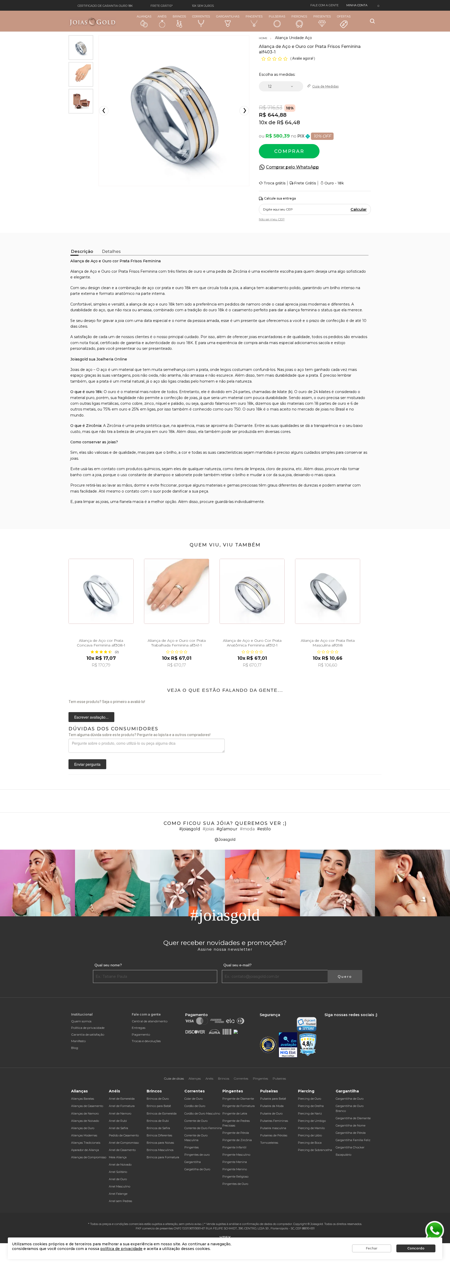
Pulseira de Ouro (271, 1113)
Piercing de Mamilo (311, 1128)
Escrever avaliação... (91, 717)
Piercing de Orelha (311, 1106)
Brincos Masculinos (160, 1150)
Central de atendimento (149, 1021)
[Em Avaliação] (288, 1044)
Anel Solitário (118, 1172)
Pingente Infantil (234, 1147)
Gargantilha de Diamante (353, 1118)
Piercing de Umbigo (312, 1121)
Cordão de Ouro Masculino (202, 1113)
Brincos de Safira (158, 1128)
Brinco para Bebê (159, 1106)
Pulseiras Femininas (274, 1121)
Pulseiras (277, 16)
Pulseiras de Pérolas (273, 1135)
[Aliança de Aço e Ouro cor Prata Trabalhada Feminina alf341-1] (176, 591)
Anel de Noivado (120, 1164)
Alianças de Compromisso (88, 1157)
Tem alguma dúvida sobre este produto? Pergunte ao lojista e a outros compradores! (139, 735)
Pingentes (254, 16)
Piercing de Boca (310, 1142)
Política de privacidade (87, 1028)
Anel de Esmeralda (122, 1098)
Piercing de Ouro (309, 1098)
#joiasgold (189, 828)
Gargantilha (192, 1162)
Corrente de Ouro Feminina (203, 1128)
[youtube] (351, 1019)
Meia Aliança (118, 1157)
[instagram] (333, 1019)
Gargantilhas (227, 16)
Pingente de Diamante (238, 1098)
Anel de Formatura (122, 1106)
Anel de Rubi (118, 1121)
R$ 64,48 (288, 122)
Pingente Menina (234, 1162)
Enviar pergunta (87, 764)
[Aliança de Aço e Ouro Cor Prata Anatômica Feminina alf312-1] (252, 591)
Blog (74, 1048)
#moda (247, 828)
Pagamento (141, 1034)
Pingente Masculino (236, 1154)
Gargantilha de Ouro (350, 1098)
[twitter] (342, 1019)
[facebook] (325, 1019)
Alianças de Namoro (85, 1113)
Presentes (322, 16)
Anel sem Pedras (120, 1201)
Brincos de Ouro (158, 1098)
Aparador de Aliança (85, 1150)
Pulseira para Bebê (273, 1098)
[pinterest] (359, 1019)
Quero (345, 976)
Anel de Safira (118, 1128)
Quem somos (81, 1021)
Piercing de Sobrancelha (315, 1150)
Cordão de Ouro (194, 1106)
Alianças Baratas (82, 1098)
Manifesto (78, 1041)
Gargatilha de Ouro (197, 1169)
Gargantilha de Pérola (351, 1133)
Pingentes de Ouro (235, 1184)
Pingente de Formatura (238, 1106)
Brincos (179, 16)
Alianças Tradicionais (85, 1142)
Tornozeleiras (269, 1142)
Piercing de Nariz (310, 1113)
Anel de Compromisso (124, 1142)
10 (263, 122)
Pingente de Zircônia (237, 1140)
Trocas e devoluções (146, 1041)
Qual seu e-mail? (237, 965)
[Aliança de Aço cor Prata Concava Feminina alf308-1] (101, 591)
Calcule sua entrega (280, 198)
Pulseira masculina (273, 1128)
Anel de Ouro (118, 1179)
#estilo (264, 828)
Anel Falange (118, 1194)
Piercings (299, 16)
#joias (208, 828)
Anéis (162, 16)
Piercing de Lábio (310, 1135)
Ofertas (344, 16)
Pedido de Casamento (124, 1135)
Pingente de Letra (234, 1113)
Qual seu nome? (108, 965)
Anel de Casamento (122, 1150)
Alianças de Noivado (85, 1121)
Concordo (415, 1248)
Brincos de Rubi (158, 1121)
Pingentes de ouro (197, 1154)
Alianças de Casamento (87, 1106)
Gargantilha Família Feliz (353, 1140)
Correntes (201, 16)
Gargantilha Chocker (350, 1147)
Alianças (144, 16)
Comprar (289, 151)
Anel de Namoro (120, 1113)
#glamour (227, 828)
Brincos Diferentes (159, 1135)
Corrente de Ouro (196, 1121)
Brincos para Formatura (163, 1157)
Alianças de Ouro (82, 1128)
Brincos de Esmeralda (162, 1113)
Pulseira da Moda (272, 1106)
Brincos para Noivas (160, 1142)
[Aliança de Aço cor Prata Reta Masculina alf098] (327, 591)
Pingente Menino (234, 1169)
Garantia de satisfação (87, 1034)
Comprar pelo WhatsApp (292, 167)
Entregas (138, 1028)
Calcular (359, 209)
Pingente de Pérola (235, 1133)
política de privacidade (121, 1248)
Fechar (371, 1248)
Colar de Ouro (193, 1098)
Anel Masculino (119, 1186)
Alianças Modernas (84, 1135)
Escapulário (343, 1154)
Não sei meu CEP (272, 219)
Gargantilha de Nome (350, 1125)
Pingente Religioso (235, 1176)
